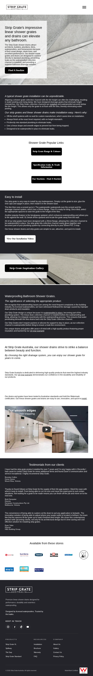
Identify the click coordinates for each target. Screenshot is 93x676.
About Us (56, 644)
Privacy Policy (58, 656)
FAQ (35, 656)
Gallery (56, 648)
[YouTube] (27, 626)
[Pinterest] (21, 626)
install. (84, 399)
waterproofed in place (53, 313)
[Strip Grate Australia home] (42, 590)
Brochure (37, 648)
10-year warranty (37, 331)
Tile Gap (9, 652)
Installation (38, 644)
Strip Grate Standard (13, 656)
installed (53, 104)
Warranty (37, 652)
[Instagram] (8, 626)
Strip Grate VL (11, 644)
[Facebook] (14, 626)
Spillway (9, 648)
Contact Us (57, 652)
